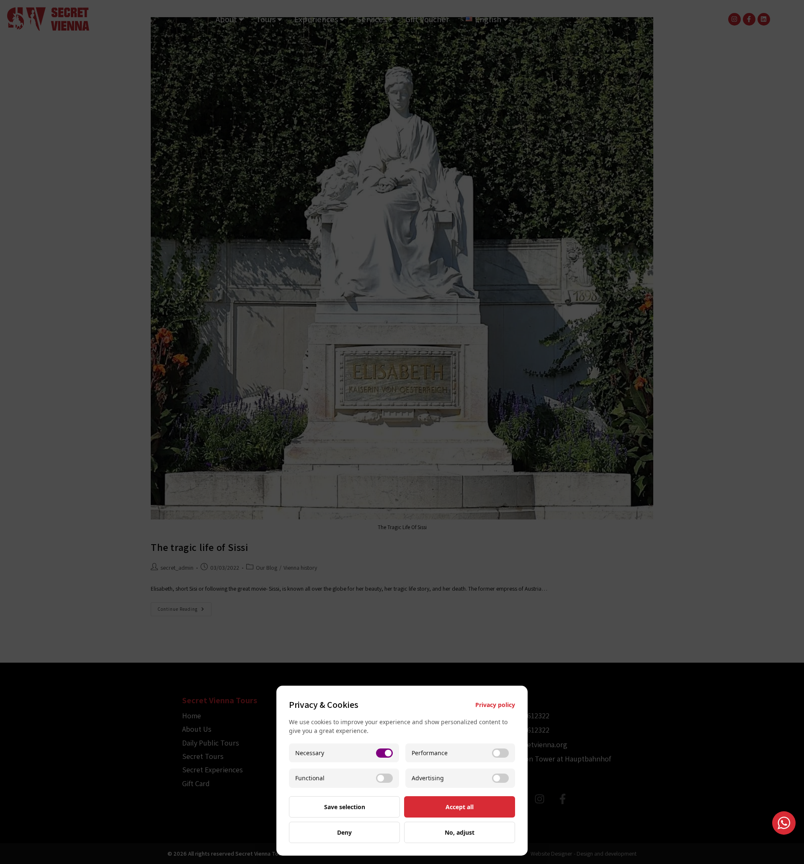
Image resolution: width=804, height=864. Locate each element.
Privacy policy (495, 705)
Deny (344, 832)
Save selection (344, 807)
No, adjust (459, 832)
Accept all (460, 807)
